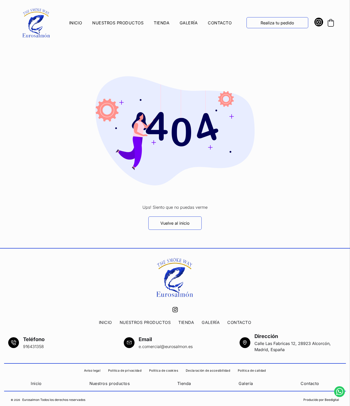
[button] (331, 23)
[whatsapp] (339, 392)
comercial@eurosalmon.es (167, 346)
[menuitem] (75, 23)
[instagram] (318, 23)
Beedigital (332, 400)
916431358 (33, 346)
